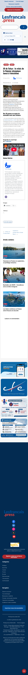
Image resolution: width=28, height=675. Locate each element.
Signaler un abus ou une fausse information (14, 556)
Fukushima (11, 104)
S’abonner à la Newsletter (14, 9)
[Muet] (8, 40)
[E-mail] (6, 197)
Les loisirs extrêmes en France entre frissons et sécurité (12, 309)
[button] (24, 671)
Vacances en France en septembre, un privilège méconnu (13, 261)
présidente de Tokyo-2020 (10, 120)
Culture (6, 64)
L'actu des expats (8, 222)
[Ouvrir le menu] (25, 37)
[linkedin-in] (13, 525)
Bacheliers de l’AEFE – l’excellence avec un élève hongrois (13, 285)
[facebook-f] (13, 521)
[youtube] (14, 536)
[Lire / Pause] (4, 39)
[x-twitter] (13, 532)
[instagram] (13, 529)
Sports (12, 64)
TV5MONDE (8, 141)
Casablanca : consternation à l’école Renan (18, 232)
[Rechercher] (23, 27)
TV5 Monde (19, 78)
